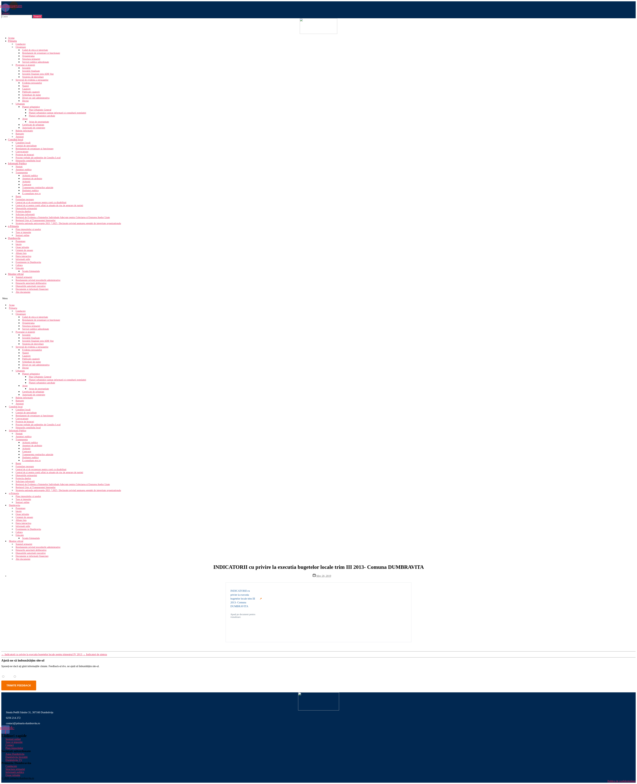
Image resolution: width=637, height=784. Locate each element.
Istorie (19, 244)
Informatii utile (23, 259)
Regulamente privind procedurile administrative (38, 280)
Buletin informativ (24, 131)
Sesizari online (22, 235)
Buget (18, 196)
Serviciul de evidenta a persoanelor (32, 80)
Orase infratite (22, 247)
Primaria (12, 41)
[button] (5, 13)
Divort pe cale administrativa (35, 98)
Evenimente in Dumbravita (28, 262)
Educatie (20, 268)
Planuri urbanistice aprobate (42, 116)
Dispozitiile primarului (26, 208)
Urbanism (20, 104)
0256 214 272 (13, 717)
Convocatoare (22, 151)
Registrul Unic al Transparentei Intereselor (36, 220)
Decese (25, 101)
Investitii (26, 68)
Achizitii (26, 181)
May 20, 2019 (323, 575)
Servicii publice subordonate (35, 62)
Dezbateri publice (30, 190)
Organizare (21, 47)
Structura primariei (31, 59)
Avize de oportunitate (39, 122)
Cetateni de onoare (24, 250)
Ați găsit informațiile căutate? (19, 671)
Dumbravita (14, 238)
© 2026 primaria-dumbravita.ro (17, 778)
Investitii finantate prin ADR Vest (38, 74)
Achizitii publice (30, 175)
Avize (25, 119)
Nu (19, 676)
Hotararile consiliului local (28, 160)
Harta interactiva (23, 256)
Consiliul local (15, 139)
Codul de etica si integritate (35, 50)
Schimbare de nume (31, 95)
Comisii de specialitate (26, 145)
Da (7, 676)
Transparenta (22, 172)
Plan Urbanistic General (40, 110)
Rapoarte (20, 133)
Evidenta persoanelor (32, 83)
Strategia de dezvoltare (33, 77)
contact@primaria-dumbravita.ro (23, 723)
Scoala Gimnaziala (31, 271)
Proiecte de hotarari (25, 154)
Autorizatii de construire (33, 128)
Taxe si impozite (23, 232)
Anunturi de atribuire (32, 178)
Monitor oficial (16, 274)
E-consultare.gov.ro (31, 193)
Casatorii (26, 89)
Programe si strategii (25, 65)
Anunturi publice (24, 169)
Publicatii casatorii (31, 92)
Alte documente (23, 292)
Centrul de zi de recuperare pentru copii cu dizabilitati (41, 202)
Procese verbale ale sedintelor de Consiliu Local (38, 157)
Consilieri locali (23, 142)
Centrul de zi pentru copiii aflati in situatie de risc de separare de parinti (49, 205)
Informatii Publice (17, 163)
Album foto (21, 253)
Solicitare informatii (25, 214)
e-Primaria (13, 226)
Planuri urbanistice (31, 107)
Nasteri (25, 86)
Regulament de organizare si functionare (41, 53)
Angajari (20, 136)
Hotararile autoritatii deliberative (31, 283)
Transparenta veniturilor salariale (37, 187)
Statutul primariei (24, 277)
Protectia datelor (23, 211)
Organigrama (28, 56)
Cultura (19, 265)
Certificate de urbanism (33, 125)
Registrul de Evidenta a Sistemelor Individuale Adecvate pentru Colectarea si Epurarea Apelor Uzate (63, 217)
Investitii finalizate (31, 71)
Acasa (11, 38)
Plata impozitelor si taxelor (28, 229)
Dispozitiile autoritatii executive (31, 286)
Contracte (26, 184)
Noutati (19, 166)
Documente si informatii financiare (32, 289)
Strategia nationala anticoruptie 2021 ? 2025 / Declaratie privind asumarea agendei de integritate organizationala (68, 223)
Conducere (21, 44)
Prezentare (20, 241)
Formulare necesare (25, 199)
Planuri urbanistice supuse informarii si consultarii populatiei (57, 113)
